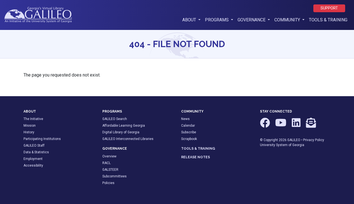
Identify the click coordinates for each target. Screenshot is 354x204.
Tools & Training (328, 19)
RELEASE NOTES (195, 157)
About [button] (192, 19)
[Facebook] (265, 125)
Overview (109, 156)
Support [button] (329, 8)
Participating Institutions (42, 139)
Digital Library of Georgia (120, 132)
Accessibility (33, 165)
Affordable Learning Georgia (123, 126)
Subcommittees (114, 176)
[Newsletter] (311, 125)
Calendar (188, 126)
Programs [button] (217, 19)
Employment (33, 159)
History (29, 132)
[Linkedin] (296, 125)
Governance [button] (252, 19)
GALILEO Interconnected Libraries (127, 139)
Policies (108, 183)
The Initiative (33, 119)
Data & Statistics (36, 152)
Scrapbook (189, 139)
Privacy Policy (313, 140)
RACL (106, 163)
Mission (30, 126)
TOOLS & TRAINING (198, 149)
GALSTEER (110, 170)
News (185, 119)
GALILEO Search (114, 119)
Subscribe (188, 132)
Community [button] (287, 19)
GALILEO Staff (34, 145)
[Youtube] (281, 125)
